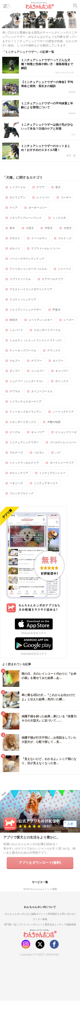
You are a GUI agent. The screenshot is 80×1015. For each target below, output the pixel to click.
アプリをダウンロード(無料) (40, 862)
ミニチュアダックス (46, 483)
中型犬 (49, 228)
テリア (14, 207)
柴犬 (58, 187)
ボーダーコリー (37, 207)
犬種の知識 (53, 422)
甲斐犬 (56, 309)
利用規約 (53, 914)
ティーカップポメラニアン (26, 411)
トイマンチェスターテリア (26, 401)
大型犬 (68, 228)
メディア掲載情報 (66, 924)
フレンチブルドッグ (22, 493)
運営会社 (49, 924)
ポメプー (58, 360)
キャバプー (62, 370)
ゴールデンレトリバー (63, 442)
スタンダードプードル (47, 330)
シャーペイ (64, 268)
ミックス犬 (59, 217)
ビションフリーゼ (66, 432)
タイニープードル (41, 391)
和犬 (12, 228)
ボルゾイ (15, 248)
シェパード (16, 330)
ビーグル (15, 432)
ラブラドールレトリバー (45, 248)
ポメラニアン (18, 197)
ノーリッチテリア (63, 411)
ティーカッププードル (23, 350)
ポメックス (61, 381)
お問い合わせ (67, 914)
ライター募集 (40, 919)
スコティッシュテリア (23, 299)
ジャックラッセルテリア (24, 462)
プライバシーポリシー (30, 924)
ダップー (15, 370)
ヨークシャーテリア (62, 462)
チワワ (40, 187)
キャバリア (37, 432)
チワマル (15, 391)
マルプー (15, 360)
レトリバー (43, 197)
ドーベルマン (39, 238)
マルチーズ (16, 452)
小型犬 (30, 228)
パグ (58, 452)
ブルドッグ (64, 238)
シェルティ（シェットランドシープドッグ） (36, 340)
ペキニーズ (16, 483)
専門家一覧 (10, 924)
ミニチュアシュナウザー (24, 442)
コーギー (66, 197)
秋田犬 (14, 319)
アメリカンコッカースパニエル (28, 268)
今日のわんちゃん (33, 889)
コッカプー (37, 370)
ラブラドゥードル (20, 279)
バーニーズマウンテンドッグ (27, 258)
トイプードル (18, 187)
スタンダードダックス (23, 422)
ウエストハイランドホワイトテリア (31, 289)
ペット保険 (51, 889)
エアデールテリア (52, 279)
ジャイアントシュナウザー (26, 309)
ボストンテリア (19, 473)
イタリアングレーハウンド (26, 217)
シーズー (68, 319)
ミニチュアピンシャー (52, 473)
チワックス (53, 350)
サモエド (15, 238)
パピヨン (39, 452)
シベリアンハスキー (40, 319)
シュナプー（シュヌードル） (27, 381)
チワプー (36, 360)
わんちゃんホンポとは (17, 914)
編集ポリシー (38, 914)
